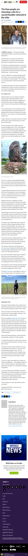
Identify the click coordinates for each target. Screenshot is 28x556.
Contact (4, 521)
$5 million (21, 271)
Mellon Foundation (8, 271)
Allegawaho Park (16, 318)
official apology (5, 248)
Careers (4, 518)
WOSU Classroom (6, 507)
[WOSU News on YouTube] (14, 447)
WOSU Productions (6, 510)
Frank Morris (8, 20)
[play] (2, 554)
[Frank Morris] (4, 404)
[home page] (11, 2)
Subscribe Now (14, 473)
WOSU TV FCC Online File (8, 535)
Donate (24, 2)
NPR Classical (16, 392)
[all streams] (26, 554)
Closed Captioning (6, 524)
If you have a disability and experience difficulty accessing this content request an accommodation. (13, 539)
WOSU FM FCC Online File (8, 529)
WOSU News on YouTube (14, 463)
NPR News (8, 392)
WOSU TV (5, 504)
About (4, 512)
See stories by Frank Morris (15, 426)
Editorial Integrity (6, 515)
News (4, 498)
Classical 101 (5, 501)
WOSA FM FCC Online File (8, 532)
